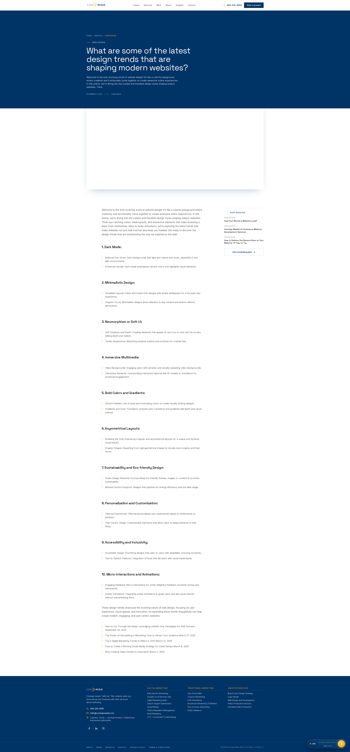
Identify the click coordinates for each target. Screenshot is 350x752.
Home (136, 5)
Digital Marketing (157, 688)
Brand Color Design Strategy (240, 693)
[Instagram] (103, 728)
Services (148, 5)
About (168, 5)
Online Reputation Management (161, 710)
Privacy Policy (138, 747)
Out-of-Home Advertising (199, 707)
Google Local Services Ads (159, 697)
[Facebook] (89, 728)
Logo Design (233, 697)
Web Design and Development (241, 700)
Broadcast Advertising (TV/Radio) (202, 703)
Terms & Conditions (159, 747)
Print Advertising (195, 700)
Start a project (254, 5)
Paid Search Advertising (157, 693)
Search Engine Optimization (159, 703)
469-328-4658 (234, 5)
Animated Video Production (240, 707)
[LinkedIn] (96, 728)
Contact (192, 5)
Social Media (153, 707)
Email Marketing (154, 714)
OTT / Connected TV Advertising (161, 717)
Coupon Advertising (196, 697)
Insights (179, 5)
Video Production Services (239, 703)
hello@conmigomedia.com (102, 713)
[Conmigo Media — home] (96, 5)
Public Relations (195, 710)
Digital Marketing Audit (157, 700)
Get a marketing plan (242, 252)
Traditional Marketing (201, 688)
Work (158, 5)
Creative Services (238, 688)
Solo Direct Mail (195, 693)
